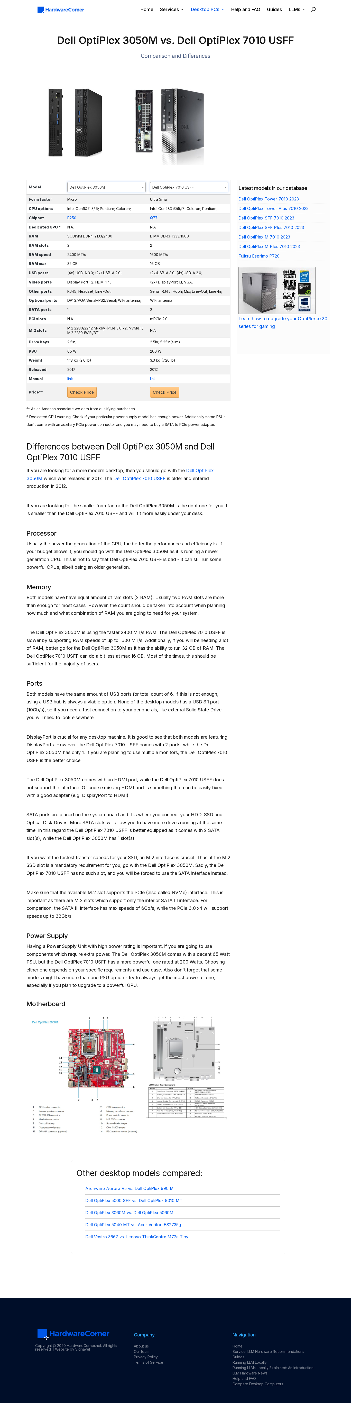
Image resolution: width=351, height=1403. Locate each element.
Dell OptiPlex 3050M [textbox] (87, 187)
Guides (274, 9)
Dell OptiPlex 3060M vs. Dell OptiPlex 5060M (129, 1212)
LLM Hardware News (250, 1373)
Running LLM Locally (250, 1362)
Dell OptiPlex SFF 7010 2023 (266, 218)
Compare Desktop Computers (258, 1384)
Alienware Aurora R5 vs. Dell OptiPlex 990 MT (131, 1188)
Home (147, 9)
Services (169, 9)
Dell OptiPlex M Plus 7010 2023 (269, 246)
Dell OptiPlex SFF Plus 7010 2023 (271, 227)
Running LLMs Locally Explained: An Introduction (273, 1367)
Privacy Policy (146, 1357)
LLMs (294, 9)
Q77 (154, 218)
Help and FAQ (245, 9)
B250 (71, 218)
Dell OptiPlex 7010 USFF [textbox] (173, 187)
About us (141, 1346)
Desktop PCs (205, 9)
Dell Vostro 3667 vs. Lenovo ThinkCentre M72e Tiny (136, 1236)
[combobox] (106, 187)
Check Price (82, 392)
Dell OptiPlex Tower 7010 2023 (268, 198)
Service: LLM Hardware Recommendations (268, 1351)
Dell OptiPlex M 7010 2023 (264, 237)
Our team (141, 1351)
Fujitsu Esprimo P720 (259, 256)
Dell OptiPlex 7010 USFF (139, 478)
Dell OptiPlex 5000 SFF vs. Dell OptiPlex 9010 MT (133, 1200)
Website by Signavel (72, 1349)
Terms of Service (148, 1362)
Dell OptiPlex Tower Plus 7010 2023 (273, 208)
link (70, 379)
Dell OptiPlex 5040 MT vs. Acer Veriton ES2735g (133, 1224)
